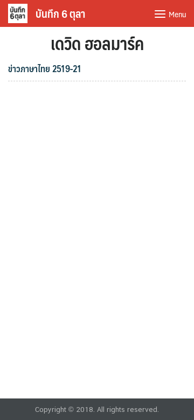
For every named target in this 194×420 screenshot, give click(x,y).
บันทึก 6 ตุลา (60, 13)
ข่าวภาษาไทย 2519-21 (44, 68)
